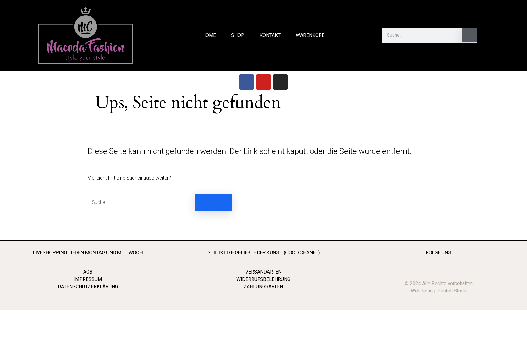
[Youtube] (263, 82)
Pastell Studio (452, 291)
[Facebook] (246, 82)
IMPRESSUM (87, 279)
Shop (237, 35)
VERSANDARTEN (263, 272)
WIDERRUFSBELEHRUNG (263, 279)
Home (209, 35)
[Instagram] (280, 82)
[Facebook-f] (497, 35)
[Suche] (469, 35)
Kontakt (270, 35)
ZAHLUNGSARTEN (263, 286)
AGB (87, 272)
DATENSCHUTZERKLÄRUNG (88, 286)
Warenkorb (310, 35)
